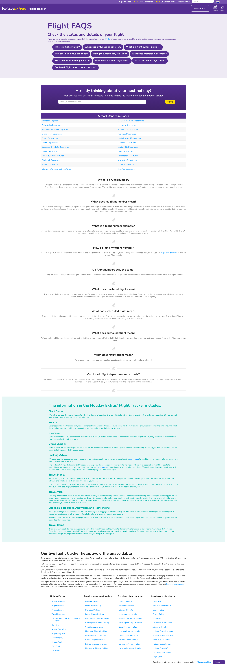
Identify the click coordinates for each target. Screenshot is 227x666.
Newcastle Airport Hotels (130, 648)
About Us (157, 618)
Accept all (219, 662)
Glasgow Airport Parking (95, 635)
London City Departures (128, 147)
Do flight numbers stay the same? (110, 53)
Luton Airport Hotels (128, 614)
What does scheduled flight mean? (72, 60)
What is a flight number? (67, 46)
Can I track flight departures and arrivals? (75, 67)
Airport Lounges (58, 610)
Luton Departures (125, 151)
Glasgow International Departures (56, 169)
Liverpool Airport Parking (96, 631)
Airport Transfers (59, 629)
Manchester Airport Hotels (130, 618)
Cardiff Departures (50, 142)
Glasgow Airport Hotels (129, 635)
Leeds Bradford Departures (129, 138)
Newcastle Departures (127, 160)
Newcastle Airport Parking (96, 648)
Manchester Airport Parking (97, 618)
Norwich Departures (126, 164)
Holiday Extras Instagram (163, 631)
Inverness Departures (127, 134)
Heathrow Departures (127, 125)
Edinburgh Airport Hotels (129, 644)
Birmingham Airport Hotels (130, 623)
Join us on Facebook (161, 627)
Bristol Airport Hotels (128, 640)
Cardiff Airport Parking (94, 627)
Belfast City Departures (52, 125)
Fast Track (56, 646)
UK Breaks (56, 650)
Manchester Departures (128, 155)
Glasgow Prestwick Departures (131, 120)
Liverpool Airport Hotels (129, 631)
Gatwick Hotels (125, 601)
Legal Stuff (157, 657)
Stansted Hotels (126, 610)
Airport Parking (58, 601)
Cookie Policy (158, 610)
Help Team (157, 601)
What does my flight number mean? (103, 46)
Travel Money (57, 638)
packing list (134, 459)
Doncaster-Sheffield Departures (55, 147)
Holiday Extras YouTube (163, 635)
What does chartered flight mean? (149, 53)
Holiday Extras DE (160, 648)
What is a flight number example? (143, 46)
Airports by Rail (58, 633)
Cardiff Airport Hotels (128, 627)
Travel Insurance (58, 614)
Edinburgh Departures (51, 160)
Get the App (200, 8)
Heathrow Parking (93, 605)
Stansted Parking (92, 610)
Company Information (162, 652)
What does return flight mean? (149, 60)
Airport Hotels (58, 605)
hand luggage (103, 467)
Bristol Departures (50, 138)
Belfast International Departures (55, 129)
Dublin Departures (50, 151)
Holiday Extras (14, 8)
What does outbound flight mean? (112, 60)
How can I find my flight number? (71, 53)
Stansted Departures (126, 169)
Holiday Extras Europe (162, 644)
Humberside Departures (128, 129)
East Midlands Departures (53, 155)
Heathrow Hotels (126, 605)
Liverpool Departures (127, 142)
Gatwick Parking (92, 601)
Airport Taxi (57, 642)
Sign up (170, 101)
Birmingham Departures (52, 134)
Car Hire (55, 625)
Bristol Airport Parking (95, 640)
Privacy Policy (158, 614)
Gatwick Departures (50, 164)
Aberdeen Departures (51, 120)
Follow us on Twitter (161, 640)
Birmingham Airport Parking (97, 623)
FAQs (107, 39)
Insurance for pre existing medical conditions (66, 619)
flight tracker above (169, 252)
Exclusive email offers (162, 605)
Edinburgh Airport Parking (96, 644)
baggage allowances (175, 584)
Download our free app (162, 623)
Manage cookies (204, 662)
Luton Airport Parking (94, 614)
